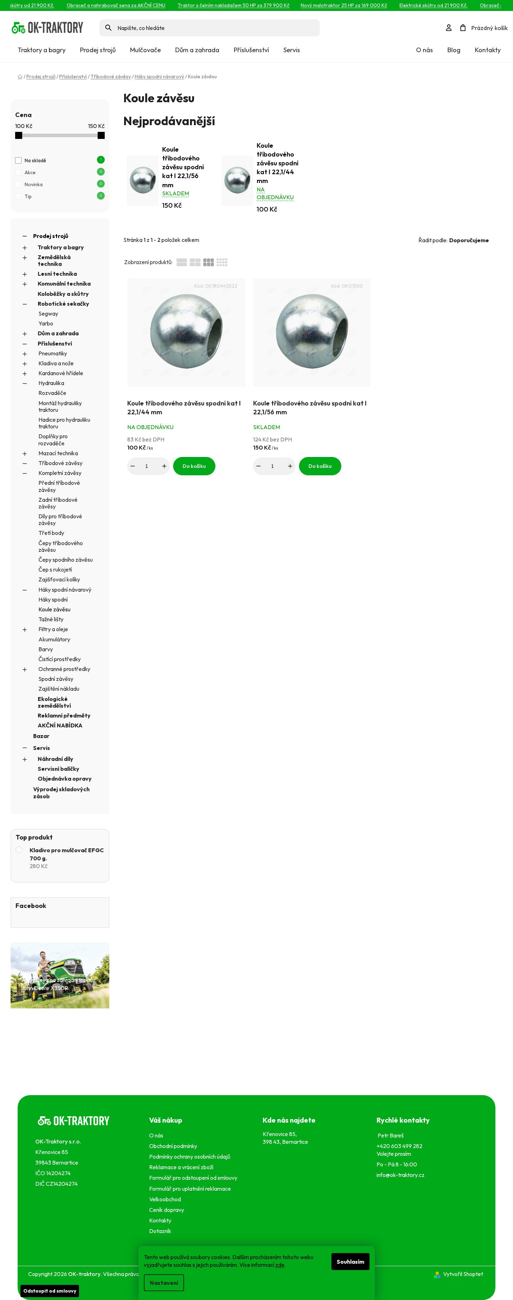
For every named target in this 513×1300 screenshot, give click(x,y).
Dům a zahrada (58, 333)
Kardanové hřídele (60, 373)
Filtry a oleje (53, 629)
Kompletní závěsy (59, 472)
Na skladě (63, 160)
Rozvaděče (52, 392)
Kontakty (488, 50)
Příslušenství (55, 343)
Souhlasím (350, 1261)
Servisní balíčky (58, 768)
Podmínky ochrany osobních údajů (190, 1156)
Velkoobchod (166, 1199)
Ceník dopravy (166, 1209)
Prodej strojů (50, 235)
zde (280, 1264)
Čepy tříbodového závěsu (60, 546)
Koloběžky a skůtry (63, 293)
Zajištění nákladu (58, 688)
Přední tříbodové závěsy (59, 486)
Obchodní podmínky (173, 1145)
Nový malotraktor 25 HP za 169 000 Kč (335, 5)
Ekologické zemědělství (54, 702)
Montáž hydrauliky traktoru (60, 406)
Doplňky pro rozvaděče (53, 439)
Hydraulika (51, 382)
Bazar (41, 735)
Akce (63, 172)
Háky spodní (53, 599)
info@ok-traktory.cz (401, 1174)
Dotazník (160, 1230)
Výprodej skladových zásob (61, 792)
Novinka (63, 184)
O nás (424, 50)
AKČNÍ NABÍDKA (60, 725)
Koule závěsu (54, 609)
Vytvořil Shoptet (463, 1273)
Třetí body (51, 532)
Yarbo (45, 323)
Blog (453, 50)
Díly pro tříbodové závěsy (60, 519)
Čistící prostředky (59, 659)
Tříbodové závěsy (60, 462)
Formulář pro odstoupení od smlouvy (194, 1177)
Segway (48, 313)
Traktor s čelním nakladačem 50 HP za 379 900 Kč (224, 5)
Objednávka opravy (65, 778)
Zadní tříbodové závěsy (58, 503)
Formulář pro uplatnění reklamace (191, 1188)
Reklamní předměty (64, 715)
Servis (41, 747)
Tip (63, 196)
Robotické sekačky (63, 303)
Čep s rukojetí (55, 569)
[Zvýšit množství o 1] (164, 466)
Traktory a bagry (61, 247)
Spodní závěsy (55, 678)
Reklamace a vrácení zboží (182, 1167)
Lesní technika (57, 273)
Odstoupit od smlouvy (49, 1291)
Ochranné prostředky (64, 668)
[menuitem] (42, 50)
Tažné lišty (50, 619)
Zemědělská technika (54, 260)
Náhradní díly (55, 758)
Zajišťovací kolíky (59, 579)
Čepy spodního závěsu (65, 559)
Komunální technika (64, 283)
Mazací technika (58, 453)
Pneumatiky (52, 353)
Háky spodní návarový (64, 589)
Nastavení (164, 1282)
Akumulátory (54, 639)
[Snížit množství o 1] (132, 466)
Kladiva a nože (56, 363)
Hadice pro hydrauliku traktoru (64, 423)
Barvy (45, 649)
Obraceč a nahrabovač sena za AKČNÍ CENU (106, 5)
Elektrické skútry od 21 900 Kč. (424, 5)
